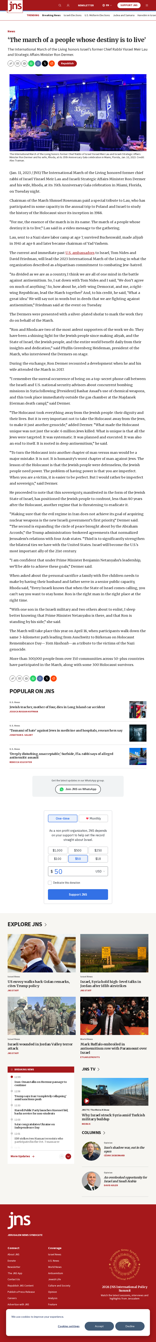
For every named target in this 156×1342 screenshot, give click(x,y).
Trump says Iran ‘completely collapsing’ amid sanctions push (40, 1097)
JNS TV (89, 1069)
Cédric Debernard (114, 1155)
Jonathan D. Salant (21, 735)
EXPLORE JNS (25, 924)
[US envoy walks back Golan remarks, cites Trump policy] (42, 953)
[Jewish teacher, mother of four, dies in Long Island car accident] (137, 709)
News (11, 31)
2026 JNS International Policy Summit (124, 1288)
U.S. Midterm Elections (97, 15)
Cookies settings (69, 1326)
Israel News (14, 976)
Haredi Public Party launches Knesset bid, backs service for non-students (41, 1112)
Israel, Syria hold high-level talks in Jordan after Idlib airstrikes (110, 983)
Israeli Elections (73, 15)
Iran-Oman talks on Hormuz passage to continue (40, 1083)
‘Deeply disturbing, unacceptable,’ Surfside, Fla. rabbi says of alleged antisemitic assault (61, 755)
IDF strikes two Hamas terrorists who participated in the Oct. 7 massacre (38, 1140)
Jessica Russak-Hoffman (24, 711)
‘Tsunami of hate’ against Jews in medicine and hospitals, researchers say (66, 730)
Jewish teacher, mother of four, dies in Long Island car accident (57, 707)
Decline (130, 1326)
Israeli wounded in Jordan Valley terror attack (40, 1046)
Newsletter (86, 5)
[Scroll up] (62, 1156)
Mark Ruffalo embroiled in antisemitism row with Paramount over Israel (113, 1048)
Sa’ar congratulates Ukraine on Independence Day (34, 1126)
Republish (67, 63)
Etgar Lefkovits (90, 1057)
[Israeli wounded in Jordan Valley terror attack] (42, 1016)
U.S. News (15, 702)
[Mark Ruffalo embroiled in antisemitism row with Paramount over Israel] (114, 1016)
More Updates (20, 1156)
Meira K (86, 1124)
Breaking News (24, 1069)
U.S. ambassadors (80, 253)
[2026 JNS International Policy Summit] (124, 1264)
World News (86, 1039)
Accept (99, 1326)
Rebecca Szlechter (21, 762)
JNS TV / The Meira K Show (95, 1110)
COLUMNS (92, 1132)
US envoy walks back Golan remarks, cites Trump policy (39, 983)
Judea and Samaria (124, 15)
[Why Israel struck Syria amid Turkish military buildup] (115, 1092)
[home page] (15, 6)
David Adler (111, 1185)
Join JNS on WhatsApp (80, 789)
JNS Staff (13, 990)
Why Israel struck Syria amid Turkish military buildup (113, 1117)
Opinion (108, 1142)
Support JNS (129, 5)
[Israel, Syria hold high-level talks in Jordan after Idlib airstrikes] (114, 953)
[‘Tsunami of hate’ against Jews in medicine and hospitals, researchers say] (137, 733)
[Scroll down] (68, 1156)
